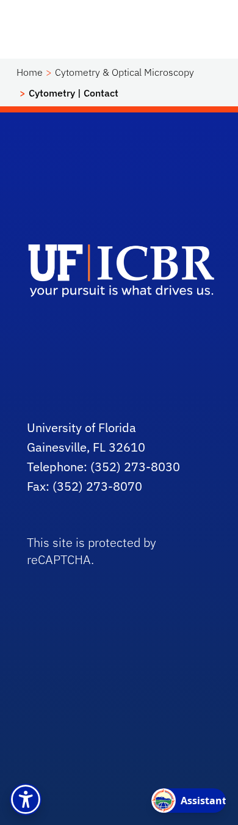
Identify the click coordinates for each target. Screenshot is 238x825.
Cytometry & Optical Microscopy (124, 72)
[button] (25, 799)
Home (29, 72)
